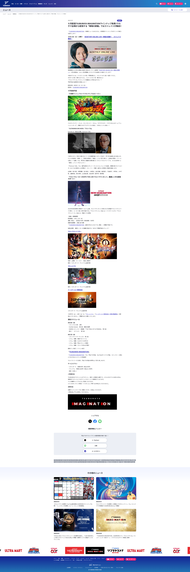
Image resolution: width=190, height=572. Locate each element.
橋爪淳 (133, 460)
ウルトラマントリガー (74, 231)
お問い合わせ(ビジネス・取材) (107, 567)
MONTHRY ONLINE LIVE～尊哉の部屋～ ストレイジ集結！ (94, 38)
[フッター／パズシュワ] (13, 550)
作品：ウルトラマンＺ (99, 462)
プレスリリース (88, 567)
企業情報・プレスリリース (66, 560)
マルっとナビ (72, 266)
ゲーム (99, 558)
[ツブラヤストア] (95, 550)
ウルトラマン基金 (119, 567)
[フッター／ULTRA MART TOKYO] (115, 550)
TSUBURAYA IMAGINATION (76, 31)
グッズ (77, 558)
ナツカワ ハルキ (131, 462)
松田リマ (119, 462)
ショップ (82, 558)
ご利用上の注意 (79, 560)
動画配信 (40, 3)
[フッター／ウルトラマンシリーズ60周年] (33, 550)
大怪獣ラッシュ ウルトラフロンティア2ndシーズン (109, 460)
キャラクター (67, 558)
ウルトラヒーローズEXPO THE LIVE (86, 462)
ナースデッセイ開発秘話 (75, 290)
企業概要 (68, 567)
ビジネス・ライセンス (77, 567)
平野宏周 (107, 462)
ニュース (50, 3)
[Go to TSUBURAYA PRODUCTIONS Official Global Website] (185, 3)
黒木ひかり (113, 462)
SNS (55, 3)
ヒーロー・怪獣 (18, 3)
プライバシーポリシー (88, 560)
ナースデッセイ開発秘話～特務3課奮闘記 (106, 314)
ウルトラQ (81, 460)
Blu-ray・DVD (93, 558)
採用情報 (96, 567)
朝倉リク (124, 462)
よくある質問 (56, 560)
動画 (62, 558)
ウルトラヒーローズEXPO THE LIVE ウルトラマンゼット (66, 460)
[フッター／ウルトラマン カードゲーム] (54, 550)
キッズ (45, 3)
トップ (4, 13)
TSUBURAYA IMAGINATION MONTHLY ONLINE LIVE (66, 462)
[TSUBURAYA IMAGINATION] (74, 550)
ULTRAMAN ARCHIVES (126, 460)
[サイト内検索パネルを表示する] (156, 3)
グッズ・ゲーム (33, 3)
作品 (12, 3)
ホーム (55, 558)
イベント (26, 3)
